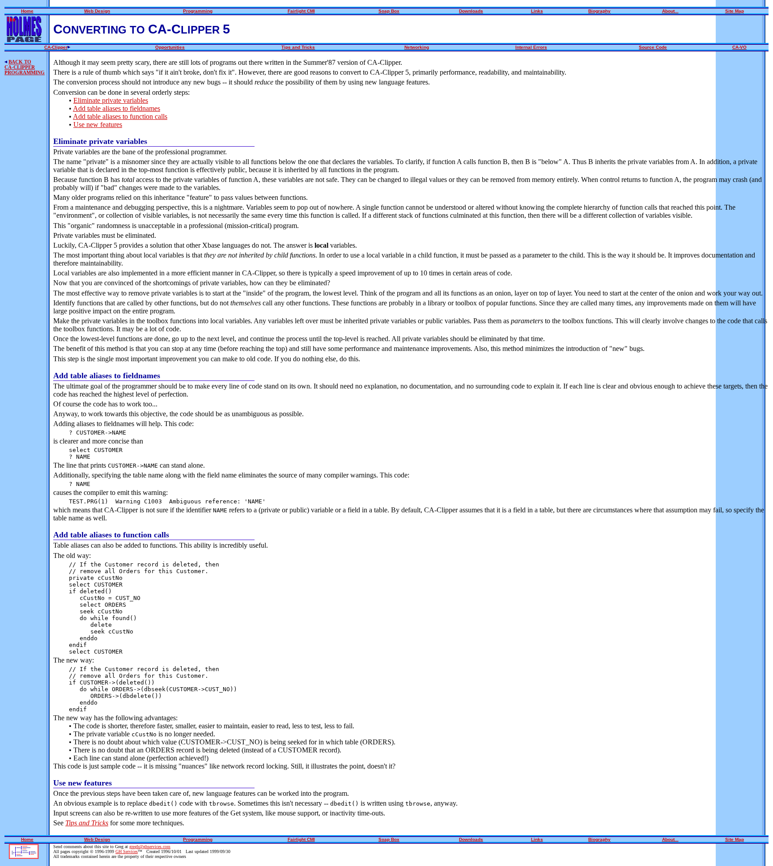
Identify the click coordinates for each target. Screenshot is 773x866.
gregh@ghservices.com (149, 846)
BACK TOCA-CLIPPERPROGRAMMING (24, 67)
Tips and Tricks (86, 823)
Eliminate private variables (110, 100)
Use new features (97, 124)
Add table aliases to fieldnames (116, 108)
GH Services (126, 851)
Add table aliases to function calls (120, 116)
